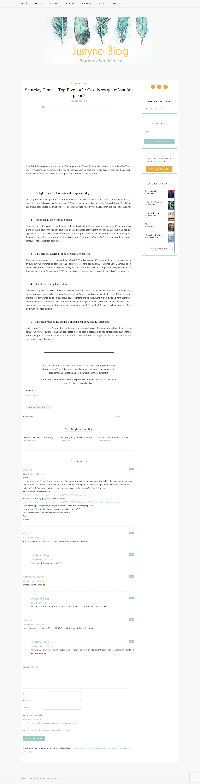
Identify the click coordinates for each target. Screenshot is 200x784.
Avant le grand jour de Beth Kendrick (77, 437)
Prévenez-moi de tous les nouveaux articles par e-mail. (48, 730)
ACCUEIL (25, 3)
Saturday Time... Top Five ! (39, 407)
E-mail (26, 700)
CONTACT (116, 3)
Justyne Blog (40, 555)
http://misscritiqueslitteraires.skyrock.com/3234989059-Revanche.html (56, 495)
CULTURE (54, 3)
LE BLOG (101, 3)
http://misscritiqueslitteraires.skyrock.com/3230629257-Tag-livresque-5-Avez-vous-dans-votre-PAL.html (71, 502)
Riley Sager (150, 193)
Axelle (27, 469)
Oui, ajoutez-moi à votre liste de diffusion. (32, 717)
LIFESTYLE (38, 3)
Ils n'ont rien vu (152, 213)
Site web (26, 707)
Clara (26, 533)
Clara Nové (150, 226)
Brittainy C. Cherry (153, 237)
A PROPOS (87, 3)
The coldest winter (154, 235)
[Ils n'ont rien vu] (171, 220)
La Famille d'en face (153, 202)
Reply (132, 469)
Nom (26, 694)
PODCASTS (71, 3)
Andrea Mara (151, 215)
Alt (146, 224)
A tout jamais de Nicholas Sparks (113, 437)
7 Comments (28, 416)
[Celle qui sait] (171, 197)
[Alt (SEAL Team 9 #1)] (171, 231)
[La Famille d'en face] (171, 208)
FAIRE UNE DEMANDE (159, 169)
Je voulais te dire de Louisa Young (38, 437)
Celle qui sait (151, 191)
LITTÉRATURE (78, 83)
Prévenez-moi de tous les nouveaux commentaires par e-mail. (51, 723)
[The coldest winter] (171, 242)
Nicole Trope (151, 204)
